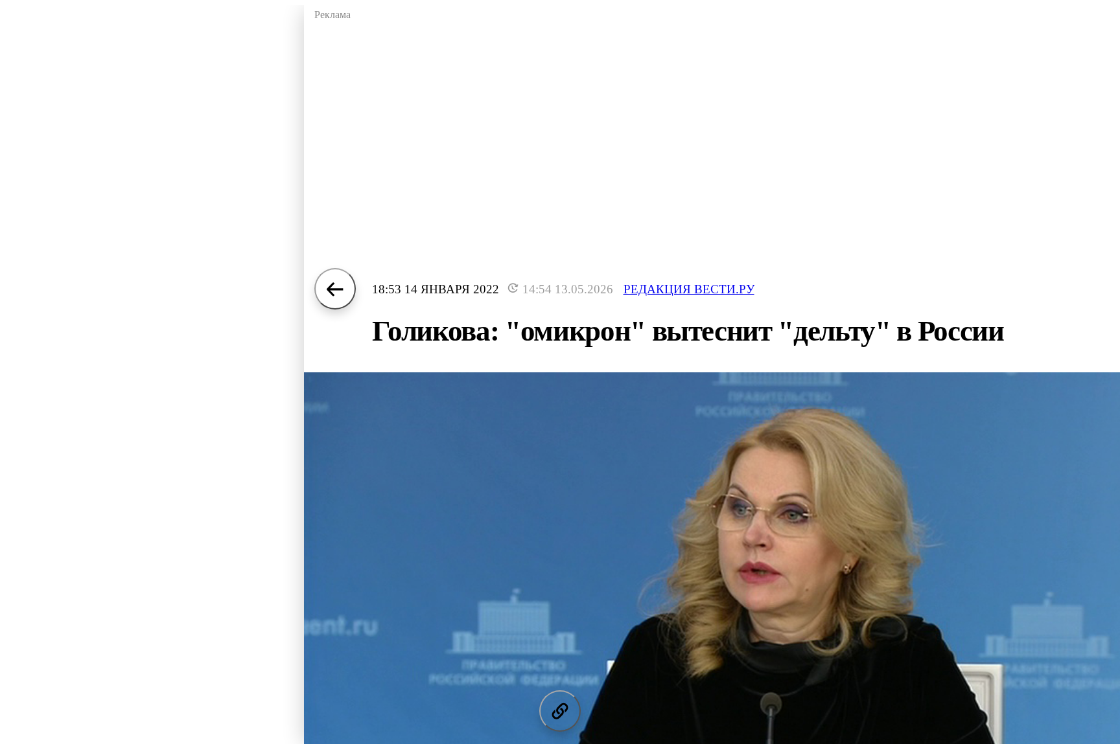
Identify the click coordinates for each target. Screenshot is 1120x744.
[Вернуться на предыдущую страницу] (335, 289)
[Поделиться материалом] (560, 711)
